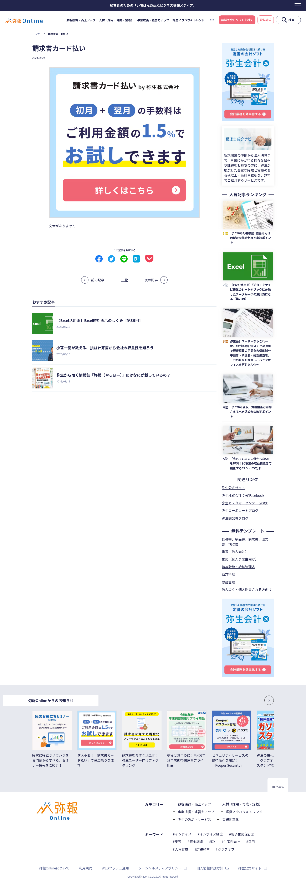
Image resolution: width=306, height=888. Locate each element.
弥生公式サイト (233, 487)
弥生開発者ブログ (235, 518)
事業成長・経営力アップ (153, 20)
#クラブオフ (225, 849)
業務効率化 (230, 819)
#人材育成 (180, 849)
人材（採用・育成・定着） (116, 20)
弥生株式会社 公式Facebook (243, 495)
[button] (257, 700)
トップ (36, 34)
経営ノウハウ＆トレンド (189, 20)
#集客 (177, 841)
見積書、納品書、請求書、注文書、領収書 (245, 541)
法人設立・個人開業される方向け (247, 589)
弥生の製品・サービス (194, 819)
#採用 (250, 841)
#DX (212, 841)
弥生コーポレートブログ (240, 510)
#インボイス (182, 834)
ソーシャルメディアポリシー (160, 867)
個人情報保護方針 (210, 867)
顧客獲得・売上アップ (81, 20)
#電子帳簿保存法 (241, 834)
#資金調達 (195, 841)
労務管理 (228, 581)
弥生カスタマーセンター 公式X (245, 502)
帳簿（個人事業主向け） (240, 558)
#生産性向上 (230, 841)
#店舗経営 (202, 849)
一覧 (124, 279)
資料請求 (265, 20)
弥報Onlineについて (54, 867)
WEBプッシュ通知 (115, 867)
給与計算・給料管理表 (238, 566)
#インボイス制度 (210, 834)
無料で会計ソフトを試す (237, 20)
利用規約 (85, 867)
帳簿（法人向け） (235, 551)
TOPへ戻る (278, 787)
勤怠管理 (228, 574)
